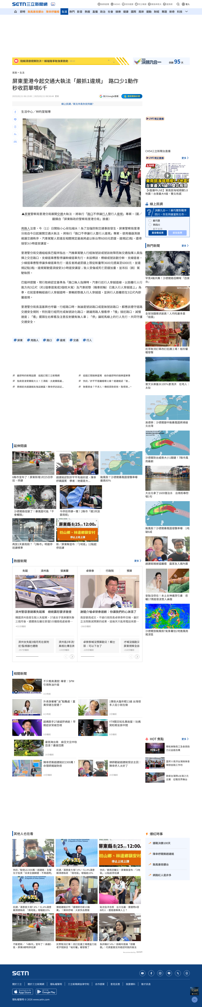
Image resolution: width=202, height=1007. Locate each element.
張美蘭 (64, 570)
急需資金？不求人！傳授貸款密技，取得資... (106, 386)
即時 (22, 11)
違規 (120, 214)
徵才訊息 (146, 984)
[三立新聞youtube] (142, 973)
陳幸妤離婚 (52, 11)
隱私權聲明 (56, 984)
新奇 (172, 11)
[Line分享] (15, 119)
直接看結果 (158, 232)
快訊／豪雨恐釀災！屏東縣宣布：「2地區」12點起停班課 (120, 871)
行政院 (110, 570)
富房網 (169, 4)
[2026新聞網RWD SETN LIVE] (53, 4)
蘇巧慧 (156, 220)
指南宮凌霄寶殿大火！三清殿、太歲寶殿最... (40, 380)
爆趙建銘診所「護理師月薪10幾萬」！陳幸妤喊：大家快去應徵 (73, 908)
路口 (90, 214)
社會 (110, 11)
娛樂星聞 (105, 4)
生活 (64, 11)
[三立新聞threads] (187, 973)
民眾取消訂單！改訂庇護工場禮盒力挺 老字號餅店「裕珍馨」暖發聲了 (76, 946)
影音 (79, 11)
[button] (178, 4)
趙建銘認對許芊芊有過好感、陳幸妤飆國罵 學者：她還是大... (76, 478)
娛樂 (118, 11)
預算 (129, 570)
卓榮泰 (90, 570)
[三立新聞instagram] (160, 973)
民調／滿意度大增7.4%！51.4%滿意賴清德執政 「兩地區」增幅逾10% (32, 908)
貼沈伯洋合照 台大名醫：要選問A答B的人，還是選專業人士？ (119, 908)
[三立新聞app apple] (22, 992)
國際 (133, 11)
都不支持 (157, 228)
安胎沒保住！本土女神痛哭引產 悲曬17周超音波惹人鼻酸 (166, 597)
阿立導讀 (142, 4)
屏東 (27, 214)
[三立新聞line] (169, 973)
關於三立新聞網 (36, 984)
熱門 (72, 11)
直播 (95, 11)
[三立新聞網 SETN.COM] (15, 11)
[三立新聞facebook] (151, 973)
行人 (105, 214)
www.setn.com (41, 999)
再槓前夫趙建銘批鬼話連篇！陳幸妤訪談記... (40, 386)
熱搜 (87, 11)
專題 (164, 11)
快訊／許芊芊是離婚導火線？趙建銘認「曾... (106, 380)
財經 (156, 11)
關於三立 (17, 984)
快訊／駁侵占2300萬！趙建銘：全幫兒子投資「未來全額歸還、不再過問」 (33, 871)
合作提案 (100, 984)
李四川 (156, 224)
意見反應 (115, 984)
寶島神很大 (156, 4)
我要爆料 (130, 984)
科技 (179, 11)
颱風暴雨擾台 (36, 11)
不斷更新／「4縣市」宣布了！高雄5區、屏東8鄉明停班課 (32, 946)
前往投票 (177, 232)
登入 (188, 4)
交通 (60, 214)
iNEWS (117, 4)
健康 (126, 11)
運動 (149, 11)
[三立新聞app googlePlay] (46, 992)
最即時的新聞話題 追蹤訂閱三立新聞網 (38, 375)
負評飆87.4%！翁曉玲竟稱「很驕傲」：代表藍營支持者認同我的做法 (118, 946)
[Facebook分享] (15, 112)
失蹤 (25, 570)
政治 (102, 11)
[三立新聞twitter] (178, 973)
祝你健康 (129, 4)
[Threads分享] (15, 127)
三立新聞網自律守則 (78, 984)
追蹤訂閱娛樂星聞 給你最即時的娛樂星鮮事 (106, 375)
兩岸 (141, 11)
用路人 (25, 228)
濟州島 (45, 570)
